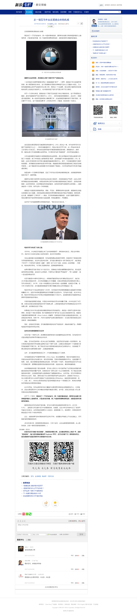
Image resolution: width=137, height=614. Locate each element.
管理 (69, 12)
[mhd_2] (20, 551)
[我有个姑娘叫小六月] (20, 578)
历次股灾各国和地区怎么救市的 (105, 95)
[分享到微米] (23, 514)
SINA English (81, 604)
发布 (81, 534)
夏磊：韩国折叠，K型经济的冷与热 (106, 75)
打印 (78, 514)
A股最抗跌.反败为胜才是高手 (33, 486)
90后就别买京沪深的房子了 (100, 41)
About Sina (48, 604)
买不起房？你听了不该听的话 (33, 491)
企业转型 (38, 476)
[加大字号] (81, 23)
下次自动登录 (53, 534)
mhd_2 (26, 547)
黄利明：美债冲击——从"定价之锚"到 (106, 79)
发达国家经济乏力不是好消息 (33, 496)
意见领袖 (29, 12)
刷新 (28, 540)
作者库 (86, 12)
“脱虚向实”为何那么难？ (100, 53)
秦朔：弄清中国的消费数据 (103, 62)
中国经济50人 (77, 12)
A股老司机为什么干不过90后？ (33, 488)
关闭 (83, 514)
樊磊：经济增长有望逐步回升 (104, 99)
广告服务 (54, 604)
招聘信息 (67, 604)
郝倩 (51, 24)
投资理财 (63, 12)
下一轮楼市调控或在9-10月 (32, 493)
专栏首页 (19, 12)
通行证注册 (88, 604)
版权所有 (71, 611)
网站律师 (73, 604)
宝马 (32, 476)
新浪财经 (107, 5)
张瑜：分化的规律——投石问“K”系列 (106, 70)
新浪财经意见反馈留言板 (59, 601)
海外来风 (56, 12)
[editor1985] (20, 564)
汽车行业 (51, 476)
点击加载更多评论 (51, 587)
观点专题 (38, 12)
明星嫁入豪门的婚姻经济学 (103, 91)
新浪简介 (41, 604)
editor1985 (27, 560)
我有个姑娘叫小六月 (30, 574)
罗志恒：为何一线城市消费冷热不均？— (107, 66)
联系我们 (60, 604)
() (56, 24)
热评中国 (48, 12)
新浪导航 (119, 5)
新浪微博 (96, 31)
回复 (83, 555)
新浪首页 (113, 5)
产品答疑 (95, 604)
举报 (72, 555)
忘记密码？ (66, 534)
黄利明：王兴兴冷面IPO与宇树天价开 (106, 87)
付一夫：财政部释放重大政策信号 (105, 83)
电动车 (44, 476)
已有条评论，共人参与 (76, 521)
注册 (61, 534)
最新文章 (94, 36)
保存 (72, 514)
